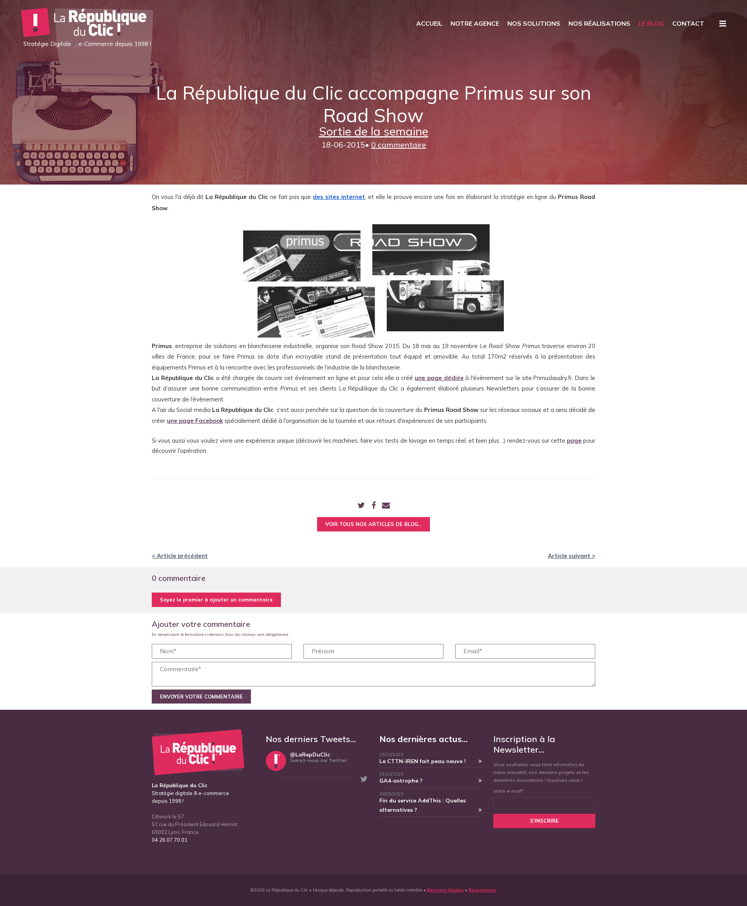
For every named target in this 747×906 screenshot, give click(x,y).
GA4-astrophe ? (401, 780)
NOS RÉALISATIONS (599, 23)
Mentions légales (445, 890)
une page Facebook (195, 420)
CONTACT (688, 23)
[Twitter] (361, 506)
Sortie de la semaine (373, 131)
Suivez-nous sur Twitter (318, 760)
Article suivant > (571, 555)
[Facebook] (374, 506)
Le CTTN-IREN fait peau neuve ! (422, 761)
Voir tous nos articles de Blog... (373, 524)
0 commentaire (398, 145)
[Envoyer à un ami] (386, 506)
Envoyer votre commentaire (201, 696)
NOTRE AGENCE (475, 23)
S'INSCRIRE (544, 821)
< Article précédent (180, 555)
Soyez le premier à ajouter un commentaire (216, 599)
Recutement (482, 890)
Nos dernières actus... (423, 739)
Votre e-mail (508, 791)
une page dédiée (439, 378)
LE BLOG (651, 23)
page (574, 440)
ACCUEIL (429, 23)
